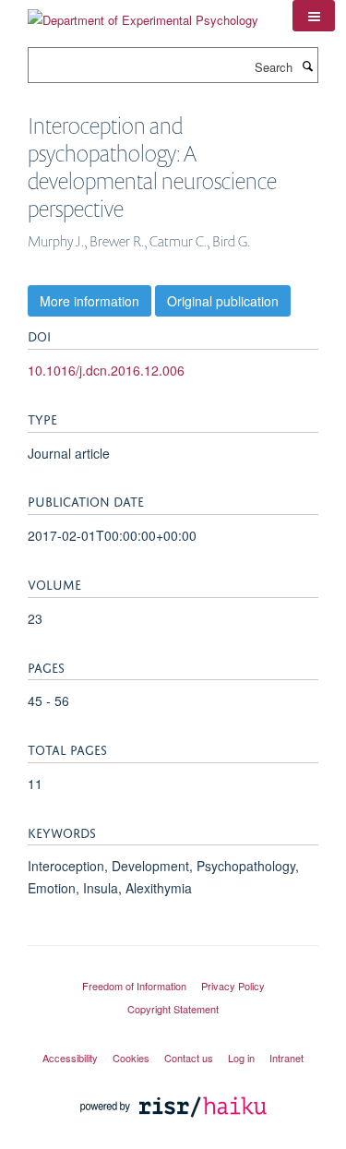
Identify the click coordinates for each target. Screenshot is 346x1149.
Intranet (286, 1057)
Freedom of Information (134, 985)
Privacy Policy (233, 985)
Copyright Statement (173, 1008)
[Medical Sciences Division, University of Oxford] (173, 969)
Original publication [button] (223, 301)
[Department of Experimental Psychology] (143, 13)
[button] (313, 15)
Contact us (188, 1057)
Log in (241, 1057)
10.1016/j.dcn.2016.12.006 (106, 370)
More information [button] (89, 301)
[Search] (307, 65)
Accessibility (70, 1057)
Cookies (131, 1057)
